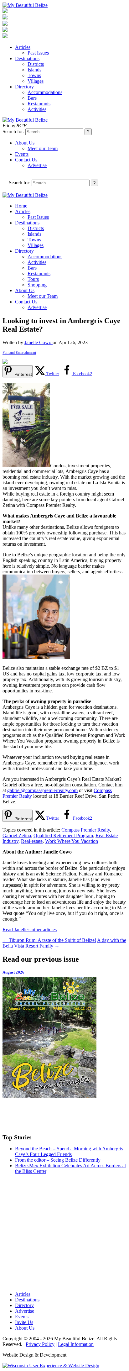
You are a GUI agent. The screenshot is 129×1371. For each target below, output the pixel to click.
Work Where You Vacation (71, 841)
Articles (22, 47)
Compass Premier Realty (85, 830)
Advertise (37, 165)
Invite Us (24, 1322)
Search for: (13, 131)
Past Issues (38, 52)
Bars (32, 98)
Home (21, 205)
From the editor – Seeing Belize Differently (58, 1160)
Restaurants (39, 103)
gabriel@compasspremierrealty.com (42, 790)
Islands (34, 69)
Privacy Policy (40, 1344)
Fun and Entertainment (19, 352)
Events (21, 154)
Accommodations (45, 92)
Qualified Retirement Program (63, 835)
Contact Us (26, 159)
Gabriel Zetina (17, 835)
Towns (34, 75)
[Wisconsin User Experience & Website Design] (51, 1365)
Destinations (27, 58)
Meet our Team (43, 148)
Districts (36, 64)
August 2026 (13, 972)
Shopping (37, 284)
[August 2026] (64, 1037)
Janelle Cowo (38, 342)
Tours (33, 279)
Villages (36, 81)
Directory (24, 86)
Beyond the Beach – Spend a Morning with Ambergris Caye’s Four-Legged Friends (69, 1151)
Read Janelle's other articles (30, 929)
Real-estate (32, 841)
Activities (37, 109)
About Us (24, 142)
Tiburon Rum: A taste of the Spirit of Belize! (49, 940)
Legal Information (76, 1344)
